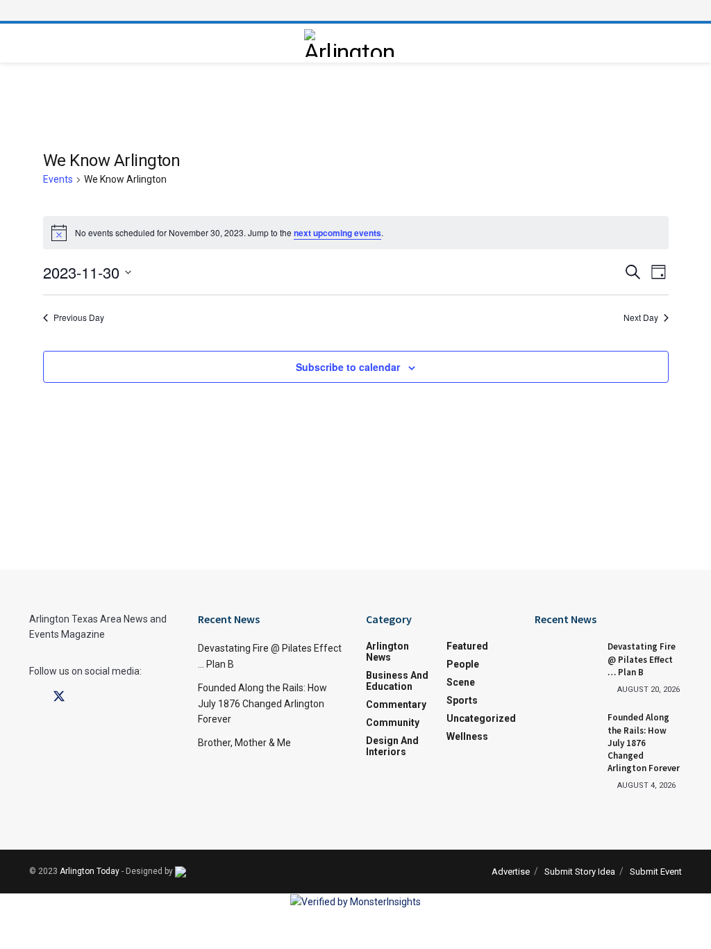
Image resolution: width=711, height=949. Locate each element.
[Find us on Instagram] (84, 697)
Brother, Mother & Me (244, 742)
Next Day (641, 317)
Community (392, 722)
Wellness (467, 736)
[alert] (356, 232)
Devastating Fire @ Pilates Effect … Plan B (642, 659)
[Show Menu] (355, 10)
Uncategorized (481, 718)
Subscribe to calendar (348, 367)
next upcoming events (337, 232)
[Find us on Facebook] (34, 697)
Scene (460, 682)
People (462, 664)
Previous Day (78, 317)
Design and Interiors (392, 746)
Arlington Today (89, 871)
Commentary (396, 704)
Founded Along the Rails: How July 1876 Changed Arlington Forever (262, 703)
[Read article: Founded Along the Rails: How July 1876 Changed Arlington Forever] (566, 733)
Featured (467, 646)
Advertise (511, 871)
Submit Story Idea (579, 871)
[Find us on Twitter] (59, 696)
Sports (462, 700)
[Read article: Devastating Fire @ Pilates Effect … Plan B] (566, 663)
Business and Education (397, 681)
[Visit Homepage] (352, 43)
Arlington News (387, 652)
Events (58, 179)
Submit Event (656, 871)
